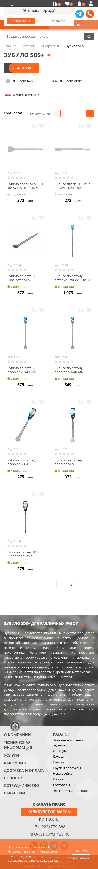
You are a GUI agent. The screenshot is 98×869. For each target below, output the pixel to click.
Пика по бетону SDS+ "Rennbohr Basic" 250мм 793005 (23, 556)
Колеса (58, 756)
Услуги (11, 755)
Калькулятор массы (49, 811)
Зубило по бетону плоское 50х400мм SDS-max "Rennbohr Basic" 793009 (70, 374)
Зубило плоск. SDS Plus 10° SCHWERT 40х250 (25, 186)
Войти (91, 3)
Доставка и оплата (24, 770)
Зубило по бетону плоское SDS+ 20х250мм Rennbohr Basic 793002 (23, 466)
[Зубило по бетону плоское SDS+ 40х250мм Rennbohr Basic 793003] (73, 425)
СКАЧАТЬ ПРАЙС (49, 804)
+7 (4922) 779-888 (49, 826)
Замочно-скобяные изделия (68, 742)
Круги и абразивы (67, 768)
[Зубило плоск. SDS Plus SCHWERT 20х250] (73, 149)
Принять (81, 851)
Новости (13, 777)
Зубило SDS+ (21, 68)
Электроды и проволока (71, 790)
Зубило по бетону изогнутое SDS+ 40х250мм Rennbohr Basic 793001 (23, 282)
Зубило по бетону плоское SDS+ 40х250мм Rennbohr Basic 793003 (70, 466)
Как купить (16, 762)
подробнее (81, 858)
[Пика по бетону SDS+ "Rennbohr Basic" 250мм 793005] (25, 517)
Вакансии (14, 792)
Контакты (49, 819)
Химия (58, 779)
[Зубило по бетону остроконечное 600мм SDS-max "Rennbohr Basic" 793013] (73, 241)
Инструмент (62, 750)
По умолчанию (40, 113)
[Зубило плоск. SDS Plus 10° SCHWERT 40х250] (25, 149)
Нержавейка (62, 773)
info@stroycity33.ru (49, 834)
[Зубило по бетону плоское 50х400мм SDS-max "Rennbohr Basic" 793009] (73, 333)
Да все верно (21, 21)
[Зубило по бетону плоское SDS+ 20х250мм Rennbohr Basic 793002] (25, 425)
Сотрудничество (21, 785)
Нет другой (57, 21)
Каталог (61, 734)
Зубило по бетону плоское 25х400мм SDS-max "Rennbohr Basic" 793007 (22, 374)
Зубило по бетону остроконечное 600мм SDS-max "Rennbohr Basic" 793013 (72, 282)
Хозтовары (61, 785)
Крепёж (59, 762)
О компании (17, 734)
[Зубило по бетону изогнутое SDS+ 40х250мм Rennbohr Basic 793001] (25, 241)
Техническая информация (18, 745)
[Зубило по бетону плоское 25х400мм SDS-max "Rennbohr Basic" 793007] (25, 333)
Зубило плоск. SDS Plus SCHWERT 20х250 (72, 186)
